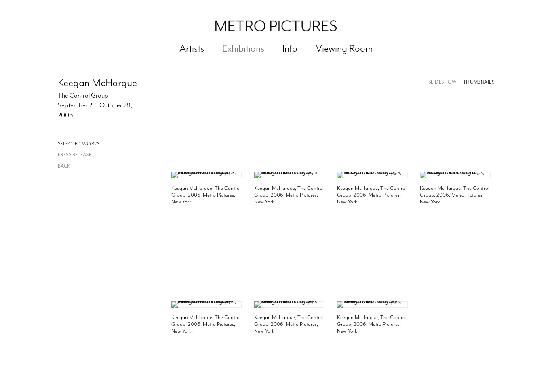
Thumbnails (478, 82)
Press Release (74, 155)
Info (289, 48)
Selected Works (79, 144)
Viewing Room (344, 48)
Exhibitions (243, 48)
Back (64, 166)
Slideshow (442, 82)
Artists (191, 48)
